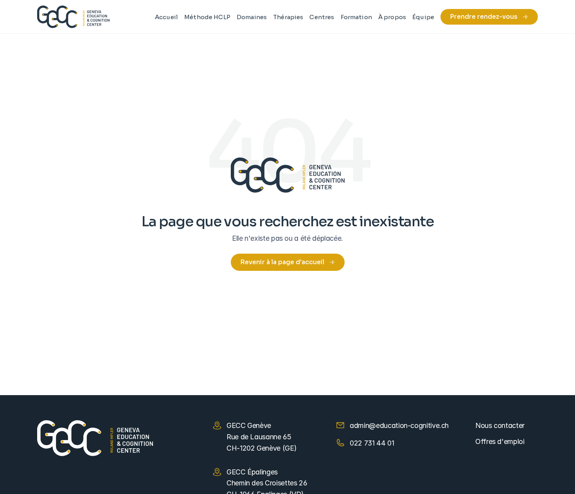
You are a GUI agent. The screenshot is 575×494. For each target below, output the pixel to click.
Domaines (252, 17)
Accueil (166, 17)
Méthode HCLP (207, 17)
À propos (392, 17)
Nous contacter (500, 425)
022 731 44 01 (372, 443)
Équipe (423, 17)
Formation (356, 17)
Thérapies (288, 17)
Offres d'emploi (500, 441)
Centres (321, 17)
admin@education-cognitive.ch (399, 425)
